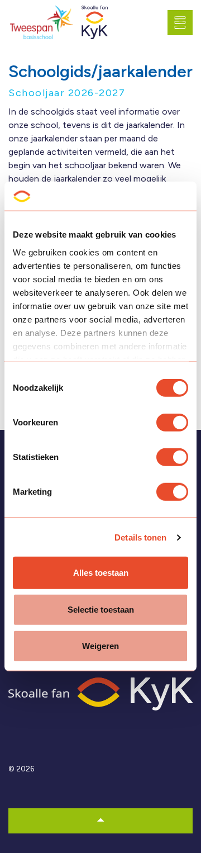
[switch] (172, 423)
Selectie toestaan (101, 609)
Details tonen (140, 537)
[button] (100, 820)
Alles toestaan (100, 572)
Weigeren (100, 646)
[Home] (100, 693)
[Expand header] (184, 22)
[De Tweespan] (42, 22)
